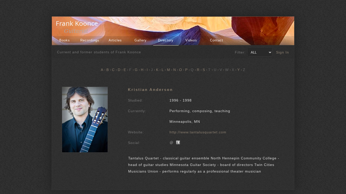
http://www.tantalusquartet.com (197, 132)
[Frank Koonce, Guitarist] (78, 32)
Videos (191, 40)
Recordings (89, 40)
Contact (216, 40)
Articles (115, 40)
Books (64, 40)
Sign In (282, 52)
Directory (166, 40)
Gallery (140, 40)
